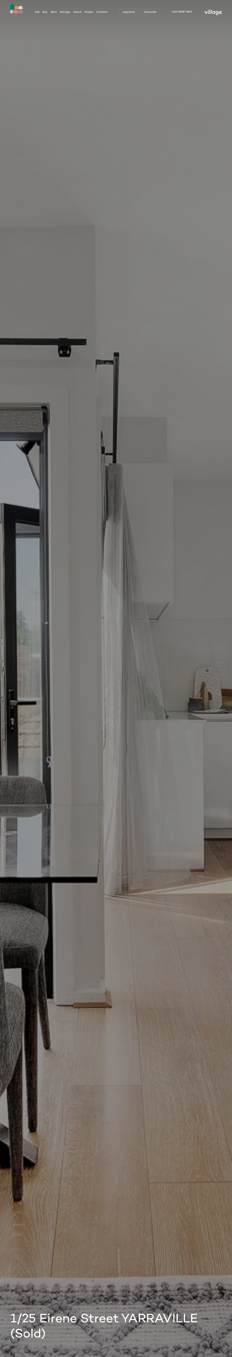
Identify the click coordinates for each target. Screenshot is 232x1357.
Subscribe (150, 11)
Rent (54, 11)
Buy (45, 11)
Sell (37, 11)
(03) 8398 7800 (182, 11)
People (89, 11)
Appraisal (129, 11)
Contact (101, 11)
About (77, 11)
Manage (65, 11)
